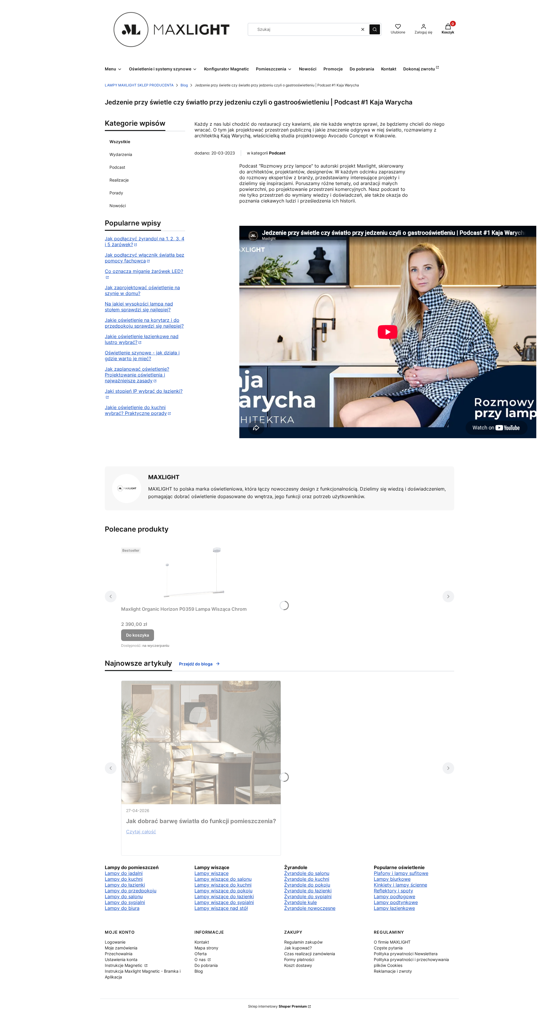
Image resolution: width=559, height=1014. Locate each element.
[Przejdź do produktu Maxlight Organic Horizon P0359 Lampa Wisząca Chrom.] (194, 574)
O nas (200, 959)
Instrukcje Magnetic (124, 965)
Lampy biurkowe (392, 879)
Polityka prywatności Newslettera (406, 953)
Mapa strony (206, 947)
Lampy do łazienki (125, 885)
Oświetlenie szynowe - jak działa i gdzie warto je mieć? (142, 355)
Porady (116, 192)
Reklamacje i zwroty (393, 971)
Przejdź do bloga (196, 663)
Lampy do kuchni (124, 879)
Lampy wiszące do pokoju (223, 891)
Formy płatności (299, 959)
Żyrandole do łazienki (308, 891)
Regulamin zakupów (303, 942)
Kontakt (201, 942)
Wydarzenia (120, 154)
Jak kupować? (298, 947)
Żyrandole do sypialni (308, 896)
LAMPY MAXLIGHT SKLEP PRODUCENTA (139, 85)
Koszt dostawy (298, 965)
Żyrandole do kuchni (306, 879)
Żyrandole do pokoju (307, 885)
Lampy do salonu (124, 896)
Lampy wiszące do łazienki (224, 896)
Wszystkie (119, 141)
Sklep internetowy (277, 1006)
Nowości (117, 205)
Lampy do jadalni (124, 873)
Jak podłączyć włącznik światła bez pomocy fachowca (144, 258)
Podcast (117, 167)
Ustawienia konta (121, 959)
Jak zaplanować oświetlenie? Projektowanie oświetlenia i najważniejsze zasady (137, 374)
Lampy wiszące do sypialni (224, 902)
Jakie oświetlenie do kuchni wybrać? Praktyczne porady (136, 410)
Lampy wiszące (211, 873)
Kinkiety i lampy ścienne (400, 885)
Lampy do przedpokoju (130, 891)
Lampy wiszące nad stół (221, 908)
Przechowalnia (118, 953)
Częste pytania (388, 947)
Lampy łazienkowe (394, 908)
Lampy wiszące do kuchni (223, 885)
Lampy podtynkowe (396, 902)
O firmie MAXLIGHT (392, 942)
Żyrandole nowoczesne (309, 908)
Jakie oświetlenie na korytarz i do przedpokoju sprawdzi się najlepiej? (144, 323)
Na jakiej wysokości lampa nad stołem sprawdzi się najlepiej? (139, 306)
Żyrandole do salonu (306, 873)
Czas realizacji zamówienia (309, 953)
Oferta (200, 953)
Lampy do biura (122, 908)
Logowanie (115, 942)
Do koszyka (137, 635)
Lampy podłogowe (394, 896)
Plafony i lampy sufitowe (401, 873)
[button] (374, 29)
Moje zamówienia (121, 947)
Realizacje (119, 179)
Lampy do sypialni (125, 902)
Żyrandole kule (300, 902)
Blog (184, 85)
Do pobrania (206, 965)
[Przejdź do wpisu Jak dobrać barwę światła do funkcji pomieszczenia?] (201, 742)
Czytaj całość (141, 831)
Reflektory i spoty (393, 891)
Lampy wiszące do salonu (223, 879)
